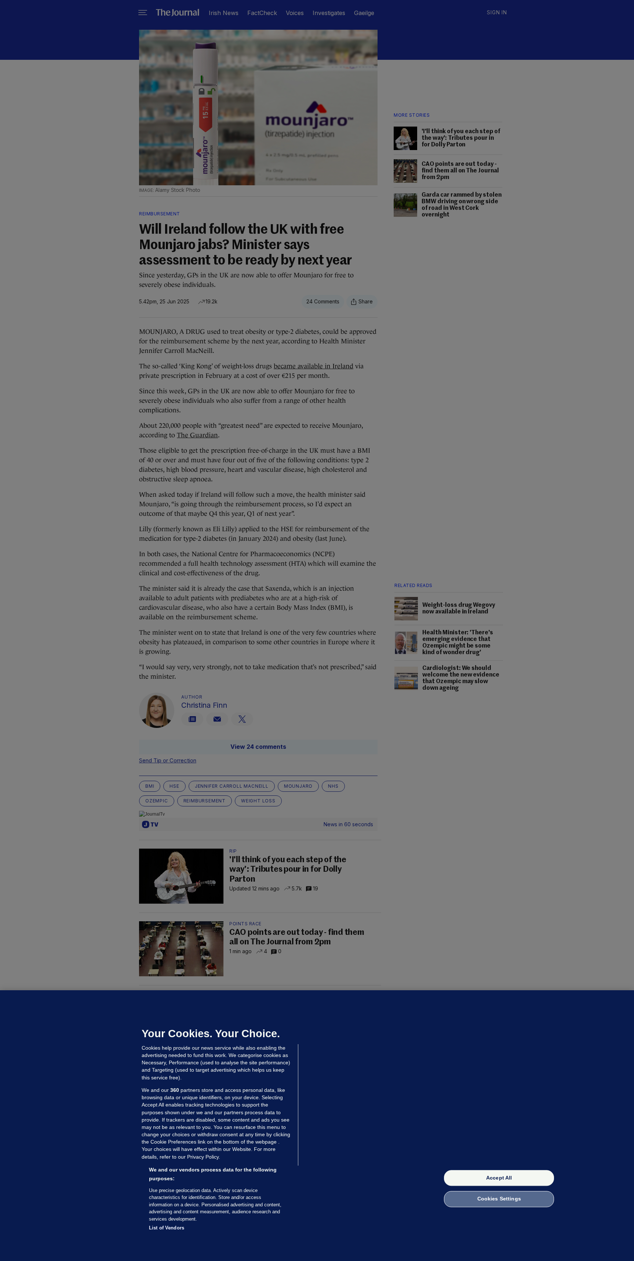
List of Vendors (166, 1228)
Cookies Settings (499, 1199)
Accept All (499, 1178)
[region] (317, 1125)
